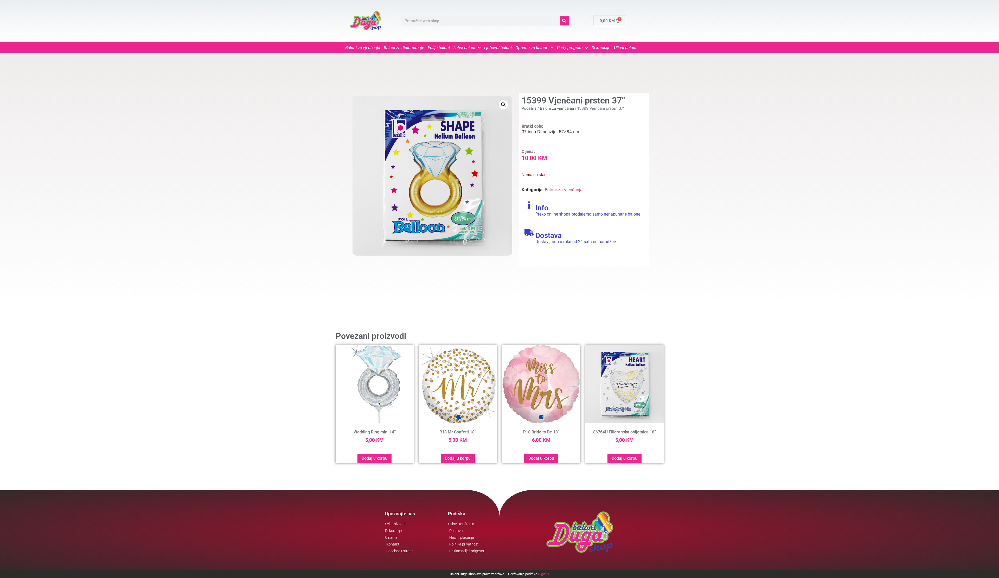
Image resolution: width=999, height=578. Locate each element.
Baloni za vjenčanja (362, 47)
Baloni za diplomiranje (404, 47)
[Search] (564, 20)
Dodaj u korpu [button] (374, 458)
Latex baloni (464, 47)
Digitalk (543, 574)
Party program (570, 47)
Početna (529, 108)
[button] (503, 104)
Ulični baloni (625, 47)
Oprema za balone (531, 47)
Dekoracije (601, 47)
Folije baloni (439, 47)
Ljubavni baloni (498, 47)
